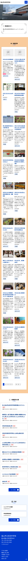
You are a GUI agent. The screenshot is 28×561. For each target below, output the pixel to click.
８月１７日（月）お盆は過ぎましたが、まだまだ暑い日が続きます (19, 127)
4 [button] (8, 384)
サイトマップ (5, 544)
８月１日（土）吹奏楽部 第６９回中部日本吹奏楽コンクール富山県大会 (8, 294)
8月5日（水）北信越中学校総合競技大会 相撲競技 (8, 194)
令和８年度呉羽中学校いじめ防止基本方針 (13, 433)
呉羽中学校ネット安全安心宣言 (10, 467)
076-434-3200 (8, 540)
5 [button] (10, 384)
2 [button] (5, 384)
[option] (14, 12)
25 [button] (18, 384)
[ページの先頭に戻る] (26, 559)
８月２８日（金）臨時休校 (8, 59)
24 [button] (16, 384)
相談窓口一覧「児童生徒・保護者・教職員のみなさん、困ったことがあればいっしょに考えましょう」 (14, 416)
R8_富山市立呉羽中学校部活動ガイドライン (13, 405)
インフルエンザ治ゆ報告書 (9, 474)
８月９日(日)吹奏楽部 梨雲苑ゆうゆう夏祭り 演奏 (19, 161)
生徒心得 (4, 481)
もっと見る (13, 490)
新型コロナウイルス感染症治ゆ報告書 (12, 452)
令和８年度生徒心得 (7, 426)
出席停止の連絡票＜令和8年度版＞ (11, 459)
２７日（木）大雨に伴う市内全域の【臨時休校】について (19, 61)
